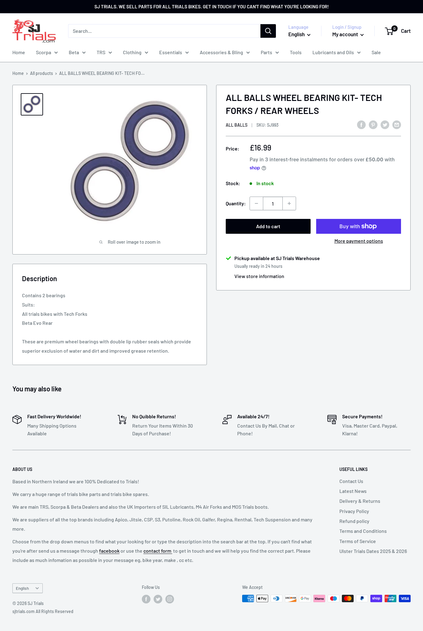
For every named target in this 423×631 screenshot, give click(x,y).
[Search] (268, 31)
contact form (157, 551)
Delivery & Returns (359, 501)
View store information (259, 276)
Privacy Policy (354, 511)
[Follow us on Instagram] (169, 599)
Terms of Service (357, 541)
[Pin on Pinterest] (373, 124)
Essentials (170, 52)
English (22, 588)
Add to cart (268, 226)
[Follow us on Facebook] (146, 599)
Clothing (132, 52)
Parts (266, 52)
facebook (109, 551)
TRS (101, 52)
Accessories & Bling (221, 52)
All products (41, 73)
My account (345, 34)
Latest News (353, 491)
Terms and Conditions (363, 531)
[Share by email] (396, 124)
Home (18, 52)
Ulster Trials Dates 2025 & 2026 (373, 551)
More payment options (358, 241)
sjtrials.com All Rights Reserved (42, 611)
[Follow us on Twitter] (158, 599)
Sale (376, 52)
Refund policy (354, 521)
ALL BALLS (236, 125)
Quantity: (236, 203)
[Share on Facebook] (361, 124)
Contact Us (351, 481)
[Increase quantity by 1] (289, 203)
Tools (296, 52)
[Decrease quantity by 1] (256, 203)
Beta (74, 52)
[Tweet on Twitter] (385, 124)
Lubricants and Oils (333, 52)
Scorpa (43, 52)
